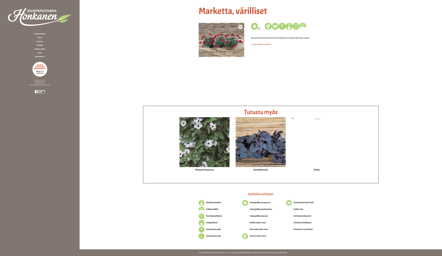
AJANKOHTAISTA (40, 34)
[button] (240, 27)
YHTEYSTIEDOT (40, 57)
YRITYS (39, 38)
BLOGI (40, 53)
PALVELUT (39, 41)
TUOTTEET (40, 45)
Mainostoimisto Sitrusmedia (213, 252)
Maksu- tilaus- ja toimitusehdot (277, 252)
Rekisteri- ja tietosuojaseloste (256, 252)
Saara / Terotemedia (238, 252)
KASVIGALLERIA (39, 49)
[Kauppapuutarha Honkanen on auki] (42, 61)
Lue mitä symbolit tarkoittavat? (261, 44)
